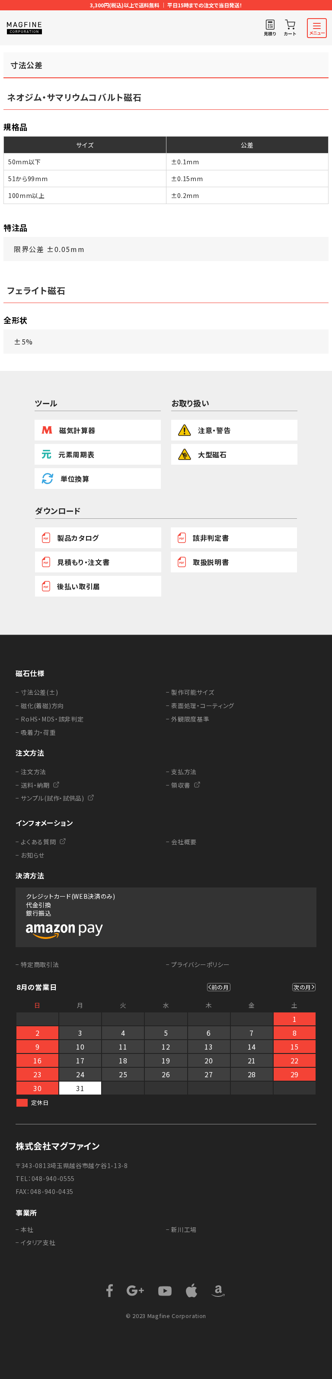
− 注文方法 (31, 771)
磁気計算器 (77, 430)
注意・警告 (214, 430)
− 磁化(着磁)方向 (40, 705)
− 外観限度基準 (188, 719)
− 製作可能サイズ (190, 692)
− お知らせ (30, 855)
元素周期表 (76, 454)
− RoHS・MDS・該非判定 (50, 719)
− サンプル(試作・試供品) (50, 798)
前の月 (220, 987)
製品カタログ (78, 538)
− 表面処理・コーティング (200, 705)
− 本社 (25, 1229)
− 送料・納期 (33, 785)
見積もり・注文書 (83, 562)
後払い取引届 (78, 586)
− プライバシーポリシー (198, 964)
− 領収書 (178, 785)
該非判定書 (211, 538)
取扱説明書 (211, 562)
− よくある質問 (36, 841)
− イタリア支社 (36, 1242)
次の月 (302, 987)
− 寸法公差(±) (37, 692)
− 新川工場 (181, 1229)
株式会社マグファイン (58, 1146)
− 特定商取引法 (37, 964)
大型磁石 (212, 454)
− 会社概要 (181, 841)
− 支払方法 (181, 771)
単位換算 (75, 478)
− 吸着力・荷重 (36, 732)
